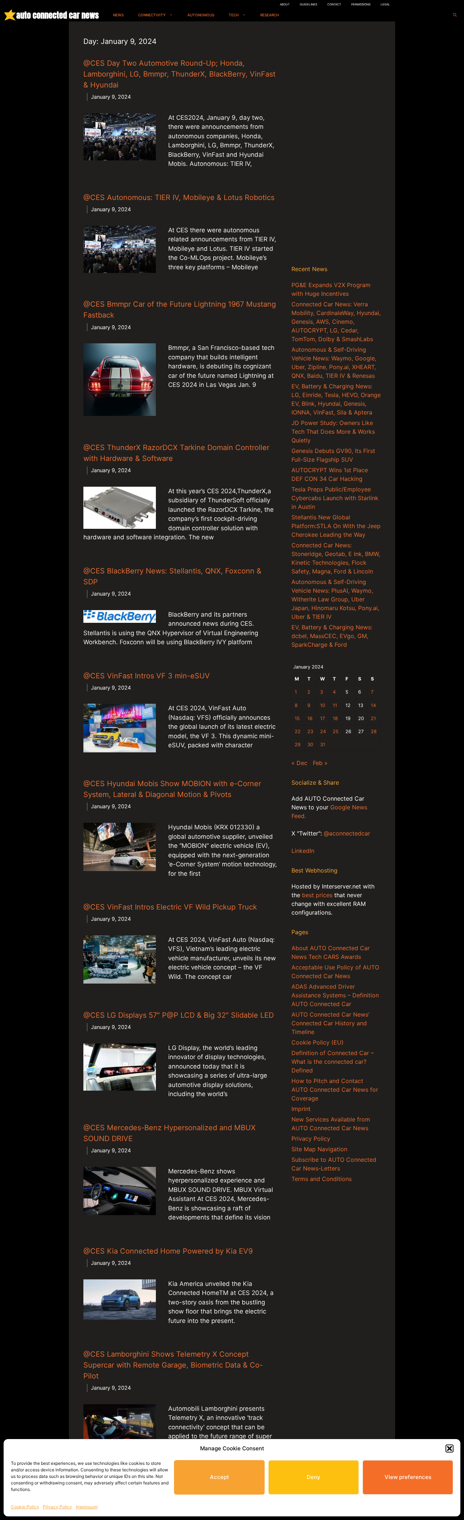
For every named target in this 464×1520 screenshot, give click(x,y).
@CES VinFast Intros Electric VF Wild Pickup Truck (170, 907)
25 (336, 731)
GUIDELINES (308, 4)
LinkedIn (302, 850)
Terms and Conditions (321, 1178)
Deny (313, 1477)
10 (322, 705)
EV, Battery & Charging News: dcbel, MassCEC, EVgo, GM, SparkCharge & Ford (331, 636)
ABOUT (285, 4)
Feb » (320, 763)
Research (269, 15)
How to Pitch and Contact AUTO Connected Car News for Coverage (334, 1089)
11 (335, 705)
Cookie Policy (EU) (317, 1042)
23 (310, 731)
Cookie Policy (25, 1506)
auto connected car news (57, 15)
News (118, 15)
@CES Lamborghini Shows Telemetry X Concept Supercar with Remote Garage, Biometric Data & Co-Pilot (173, 1365)
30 (310, 744)
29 (298, 744)
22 (298, 731)
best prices (317, 895)
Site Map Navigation (319, 1149)
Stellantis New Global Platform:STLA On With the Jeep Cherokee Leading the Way (336, 526)
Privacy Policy (57, 1506)
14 (373, 705)
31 (322, 744)
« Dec (299, 763)
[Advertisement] (336, 145)
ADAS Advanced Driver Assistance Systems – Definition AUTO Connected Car (335, 995)
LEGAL (385, 4)
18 (335, 718)
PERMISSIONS (360, 4)
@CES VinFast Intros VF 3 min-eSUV (146, 675)
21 (373, 718)
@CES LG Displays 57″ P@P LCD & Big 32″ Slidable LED (178, 1015)
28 (374, 731)
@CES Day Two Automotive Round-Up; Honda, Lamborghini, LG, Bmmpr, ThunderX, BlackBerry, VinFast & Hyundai (179, 74)
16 (309, 718)
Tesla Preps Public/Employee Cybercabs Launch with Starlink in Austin (334, 498)
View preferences (408, 1477)
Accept (219, 1477)
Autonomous (200, 15)
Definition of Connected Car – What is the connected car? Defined (332, 1061)
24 (323, 731)
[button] (449, 1448)
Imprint (301, 1108)
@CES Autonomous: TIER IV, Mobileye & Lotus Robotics (178, 197)
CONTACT (334, 4)
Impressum (87, 1506)
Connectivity (152, 15)
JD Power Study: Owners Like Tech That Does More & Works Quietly (333, 431)
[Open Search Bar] (455, 15)
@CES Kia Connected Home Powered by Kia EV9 (168, 1251)
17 (322, 718)
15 (297, 718)
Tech (234, 15)
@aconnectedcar (347, 833)
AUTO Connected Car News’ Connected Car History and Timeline (330, 1023)
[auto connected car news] (10, 15)
